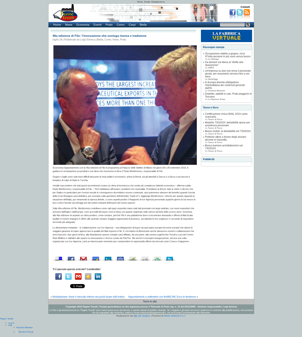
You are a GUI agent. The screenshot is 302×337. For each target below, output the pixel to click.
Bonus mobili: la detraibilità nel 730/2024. (228, 131)
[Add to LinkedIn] (108, 257)
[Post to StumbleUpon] (157, 257)
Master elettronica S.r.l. (175, 316)
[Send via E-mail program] (120, 257)
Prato (109, 24)
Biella (143, 24)
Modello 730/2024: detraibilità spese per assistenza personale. (227, 124)
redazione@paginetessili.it (153, 312)
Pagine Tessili (6, 319)
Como (120, 24)
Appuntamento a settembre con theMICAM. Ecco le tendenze (162, 296)
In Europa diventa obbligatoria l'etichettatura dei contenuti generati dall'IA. (225, 85)
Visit (10, 325)
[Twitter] (68, 276)
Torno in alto (150, 301)
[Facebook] (58, 276)
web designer (142, 316)
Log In (11, 323)
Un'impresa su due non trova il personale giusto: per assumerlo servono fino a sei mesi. (228, 73)
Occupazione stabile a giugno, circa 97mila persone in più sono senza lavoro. (228, 55)
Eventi (97, 24)
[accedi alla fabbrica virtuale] (226, 36)
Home (57, 24)
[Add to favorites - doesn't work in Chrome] (88, 276)
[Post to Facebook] (71, 257)
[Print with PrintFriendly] (133, 257)
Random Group (26, 332)
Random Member (24, 327)
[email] (78, 276)
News (68, 24)
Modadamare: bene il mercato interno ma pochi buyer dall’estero (89, 296)
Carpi (132, 24)
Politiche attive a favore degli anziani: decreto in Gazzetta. (226, 138)
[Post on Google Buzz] (96, 257)
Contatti (245, 7)
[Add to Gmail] (83, 257)
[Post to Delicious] (59, 257)
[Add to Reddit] (145, 257)
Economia (82, 24)
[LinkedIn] (98, 276)
